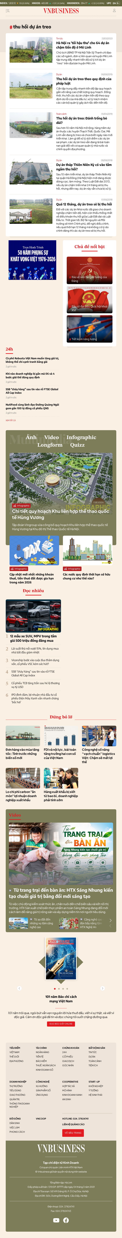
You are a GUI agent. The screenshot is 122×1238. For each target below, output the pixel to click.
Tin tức (59, 38)
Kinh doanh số (44, 1069)
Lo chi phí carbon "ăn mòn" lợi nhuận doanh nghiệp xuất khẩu (21, 796)
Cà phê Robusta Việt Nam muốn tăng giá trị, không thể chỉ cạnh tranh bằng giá (32, 360)
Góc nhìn (68, 1065)
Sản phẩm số (43, 1090)
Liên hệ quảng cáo (73, 1124)
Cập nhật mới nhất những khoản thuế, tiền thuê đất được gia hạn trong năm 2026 (32, 578)
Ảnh (31, 437)
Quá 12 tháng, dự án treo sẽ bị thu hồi (84, 204)
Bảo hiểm (41, 1061)
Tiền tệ (40, 1056)
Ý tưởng (93, 1090)
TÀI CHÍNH (41, 1047)
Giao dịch (68, 1061)
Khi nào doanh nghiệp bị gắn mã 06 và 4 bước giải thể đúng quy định (30, 375)
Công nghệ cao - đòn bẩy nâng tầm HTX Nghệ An (92, 923)
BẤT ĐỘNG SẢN (97, 1047)
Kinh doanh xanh (72, 1094)
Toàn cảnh (61, 113)
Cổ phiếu (67, 1056)
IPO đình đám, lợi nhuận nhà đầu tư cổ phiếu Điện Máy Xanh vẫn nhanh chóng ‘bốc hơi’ (35, 698)
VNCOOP (41, 1118)
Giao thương (17, 1094)
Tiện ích (93, 1065)
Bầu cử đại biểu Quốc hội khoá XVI (88, 308)
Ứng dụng (42, 1094)
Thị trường (16, 1086)
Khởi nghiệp (96, 1086)
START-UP (94, 1081)
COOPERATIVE (70, 1081)
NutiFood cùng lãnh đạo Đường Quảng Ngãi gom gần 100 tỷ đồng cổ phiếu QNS (32, 406)
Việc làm (15, 1127)
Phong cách (17, 1131)
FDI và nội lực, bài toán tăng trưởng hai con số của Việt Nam (60, 754)
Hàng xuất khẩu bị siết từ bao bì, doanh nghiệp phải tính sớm (61, 796)
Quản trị (15, 1099)
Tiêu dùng (15, 1090)
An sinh (66, 1099)
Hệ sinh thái (95, 1094)
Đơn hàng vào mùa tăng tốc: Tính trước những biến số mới (22, 754)
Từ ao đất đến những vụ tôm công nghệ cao (41, 923)
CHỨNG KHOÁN (70, 1047)
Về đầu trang (73, 1133)
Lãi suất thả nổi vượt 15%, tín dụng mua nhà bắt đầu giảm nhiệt (35, 650)
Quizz (77, 445)
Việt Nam (14, 1052)
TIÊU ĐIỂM (15, 1047)
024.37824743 (63, 1210)
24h (64, 1052)
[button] (110, 920)
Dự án (59, 74)
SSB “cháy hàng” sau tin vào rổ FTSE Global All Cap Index (32, 391)
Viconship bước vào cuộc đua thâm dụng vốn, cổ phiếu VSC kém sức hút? (35, 662)
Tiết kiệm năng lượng (83, 339)
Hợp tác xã (68, 1086)
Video (51, 437)
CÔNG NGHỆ (42, 1081)
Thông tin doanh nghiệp (20, 1105)
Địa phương (17, 1061)
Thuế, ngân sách (46, 1065)
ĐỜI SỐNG (15, 1118)
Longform (50, 445)
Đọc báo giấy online (61, 1024)
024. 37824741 (81, 1118)
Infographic (81, 437)
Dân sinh (15, 1123)
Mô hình (67, 1090)
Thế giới (14, 1056)
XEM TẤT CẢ (11, 420)
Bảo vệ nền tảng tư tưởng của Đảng (88, 278)
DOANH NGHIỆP (18, 1081)
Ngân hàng (42, 1052)
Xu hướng (42, 1086)
